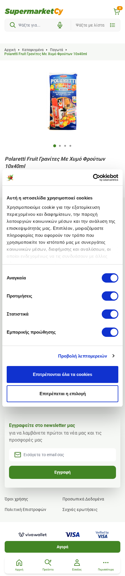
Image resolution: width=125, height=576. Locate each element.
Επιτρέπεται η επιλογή (63, 393)
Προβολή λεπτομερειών (82, 355)
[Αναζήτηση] (12, 25)
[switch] (110, 296)
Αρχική (10, 50)
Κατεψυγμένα (33, 50)
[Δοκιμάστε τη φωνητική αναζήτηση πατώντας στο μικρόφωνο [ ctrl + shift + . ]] (59, 25)
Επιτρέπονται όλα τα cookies (62, 374)
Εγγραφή (62, 472)
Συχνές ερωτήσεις (80, 509)
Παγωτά (56, 50)
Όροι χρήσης (16, 499)
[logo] (34, 11)
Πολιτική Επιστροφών (25, 509)
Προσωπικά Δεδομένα (83, 499)
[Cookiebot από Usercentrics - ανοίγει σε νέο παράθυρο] (92, 177)
